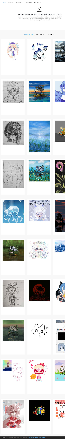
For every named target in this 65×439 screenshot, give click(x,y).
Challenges (29, 2)
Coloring (10, 2)
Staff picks (51, 34)
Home (4, 2)
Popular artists (40, 34)
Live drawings (19, 2)
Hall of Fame (37, 2)
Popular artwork (29, 34)
